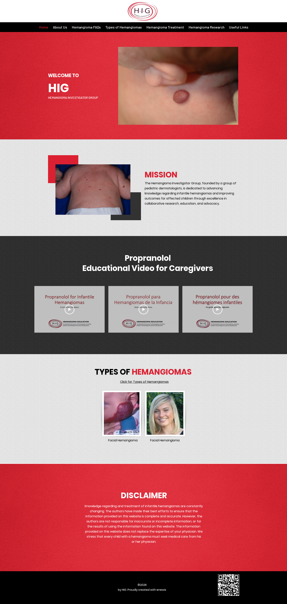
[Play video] (69, 309)
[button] (178, 86)
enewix (161, 590)
